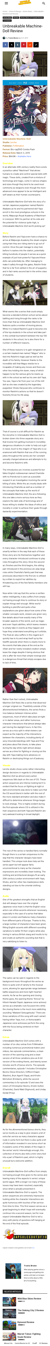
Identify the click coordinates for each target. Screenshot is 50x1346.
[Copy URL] (36, 44)
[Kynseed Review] (9, 1325)
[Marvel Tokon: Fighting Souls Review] (9, 1337)
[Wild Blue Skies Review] (9, 1301)
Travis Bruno (13, 38)
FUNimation (18, 146)
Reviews (15, 18)
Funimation (7, 20)
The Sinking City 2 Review (30, 1310)
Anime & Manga (15, 11)
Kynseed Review (25, 1322)
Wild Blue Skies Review (29, 1298)
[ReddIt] (30, 44)
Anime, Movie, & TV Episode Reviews (32, 18)
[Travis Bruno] (4, 38)
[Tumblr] (17, 44)
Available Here (24, 156)
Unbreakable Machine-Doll (17, 138)
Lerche (13, 142)
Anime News (27, 11)
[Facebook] (5, 44)
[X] (11, 44)
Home (5, 11)
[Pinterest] (23, 44)
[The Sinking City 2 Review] (9, 1313)
